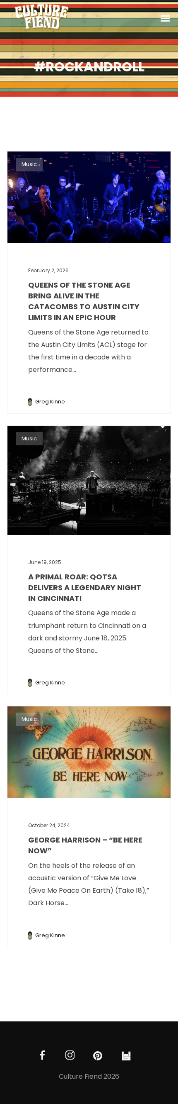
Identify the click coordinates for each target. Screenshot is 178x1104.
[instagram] (70, 1056)
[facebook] (42, 1056)
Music (29, 164)
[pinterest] (98, 1056)
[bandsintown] (125, 1056)
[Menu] (165, 17)
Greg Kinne (50, 401)
